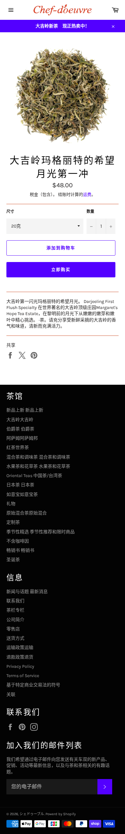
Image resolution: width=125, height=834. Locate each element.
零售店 (13, 629)
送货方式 (15, 638)
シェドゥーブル (32, 814)
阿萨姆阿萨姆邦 (22, 438)
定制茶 (13, 522)
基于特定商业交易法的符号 (33, 685)
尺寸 (10, 211)
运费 (87, 194)
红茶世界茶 (17, 447)
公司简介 (15, 619)
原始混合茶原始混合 (26, 513)
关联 (10, 694)
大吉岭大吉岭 (19, 419)
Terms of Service (22, 675)
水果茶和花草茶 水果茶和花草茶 (38, 466)
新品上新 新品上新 (24, 410)
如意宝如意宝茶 (22, 494)
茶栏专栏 (15, 610)
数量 (90, 211)
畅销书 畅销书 (20, 550)
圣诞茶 (13, 559)
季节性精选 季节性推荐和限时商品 (40, 532)
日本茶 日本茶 (20, 485)
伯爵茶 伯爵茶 (20, 429)
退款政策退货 (19, 657)
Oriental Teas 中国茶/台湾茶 (34, 475)
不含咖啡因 (17, 541)
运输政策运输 (19, 647)
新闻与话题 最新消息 (27, 591)
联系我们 (15, 601)
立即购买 (61, 269)
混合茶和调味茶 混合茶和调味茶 (38, 457)
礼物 (10, 503)
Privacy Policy (20, 666)
